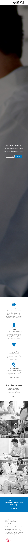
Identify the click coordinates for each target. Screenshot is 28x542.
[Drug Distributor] (8, 540)
